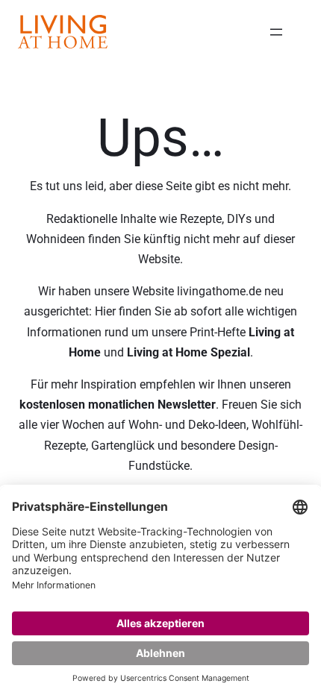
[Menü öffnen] (276, 32)
